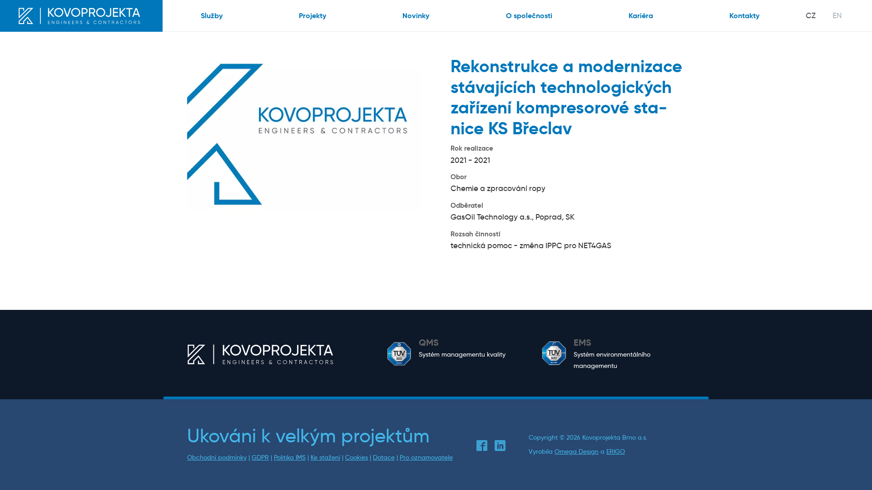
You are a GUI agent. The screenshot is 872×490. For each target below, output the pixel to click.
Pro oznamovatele (426, 457)
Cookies (356, 457)
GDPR (260, 457)
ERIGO (615, 452)
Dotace (384, 457)
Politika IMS (290, 457)
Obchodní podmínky (217, 457)
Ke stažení (325, 457)
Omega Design (577, 452)
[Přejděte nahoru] (851, 469)
